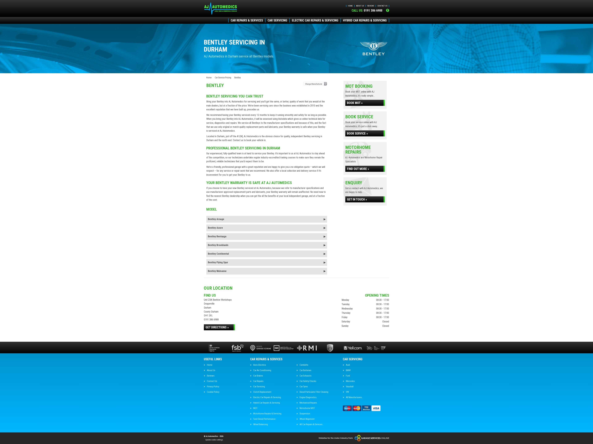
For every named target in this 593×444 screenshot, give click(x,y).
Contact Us (382, 6)
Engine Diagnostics (308, 397)
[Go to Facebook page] (387, 10)
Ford (348, 376)
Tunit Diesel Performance (264, 419)
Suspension (305, 413)
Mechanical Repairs (308, 403)
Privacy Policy (213, 386)
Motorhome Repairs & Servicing (267, 413)
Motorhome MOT (307, 408)
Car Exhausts (305, 376)
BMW (348, 370)
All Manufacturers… (354, 397)
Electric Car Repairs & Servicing (315, 20)
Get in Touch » (357, 199)
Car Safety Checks (308, 381)
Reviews (370, 6)
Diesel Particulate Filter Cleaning (314, 392)
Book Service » (357, 133)
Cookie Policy (213, 392)
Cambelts (304, 365)
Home (350, 6)
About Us (360, 6)
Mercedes (350, 381)
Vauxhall (349, 386)
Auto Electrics (259, 365)
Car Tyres (304, 386)
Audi (348, 365)
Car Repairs (258, 381)
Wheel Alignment (307, 419)
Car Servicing (277, 20)
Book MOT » (355, 103)
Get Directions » (217, 327)
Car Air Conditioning (262, 370)
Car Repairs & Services (247, 20)
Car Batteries (305, 370)
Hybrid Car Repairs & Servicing (365, 20)
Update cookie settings (214, 440)
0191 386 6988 (367, 10)
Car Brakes (258, 376)
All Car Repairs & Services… (312, 424)
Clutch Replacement (262, 392)
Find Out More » (358, 169)
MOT (255, 408)
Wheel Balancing (260, 424)
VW (347, 392)
